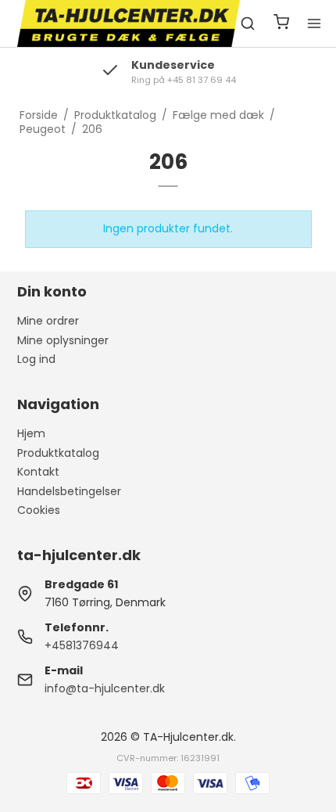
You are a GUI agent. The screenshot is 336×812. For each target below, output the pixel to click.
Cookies (38, 510)
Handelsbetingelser (69, 491)
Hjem (31, 433)
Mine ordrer (48, 321)
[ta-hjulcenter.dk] (129, 23)
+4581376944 (82, 645)
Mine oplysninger (63, 340)
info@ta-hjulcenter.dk (105, 688)
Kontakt (38, 472)
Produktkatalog (58, 453)
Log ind (36, 359)
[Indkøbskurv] (281, 24)
